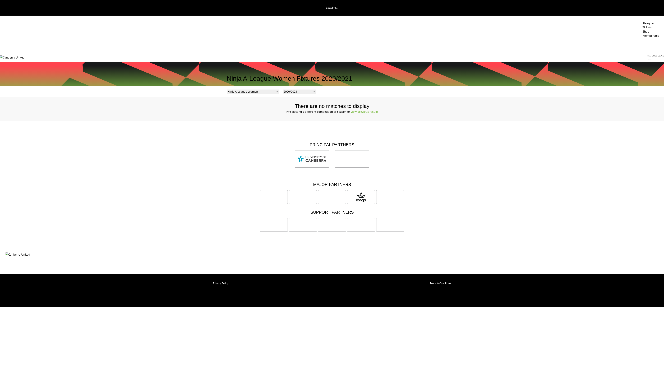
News (514, 45)
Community (627, 45)
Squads (610, 45)
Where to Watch (555, 45)
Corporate (650, 45)
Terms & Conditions (440, 283)
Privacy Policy (220, 283)
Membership (531, 45)
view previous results (365, 112)
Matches (577, 45)
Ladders (594, 45)
